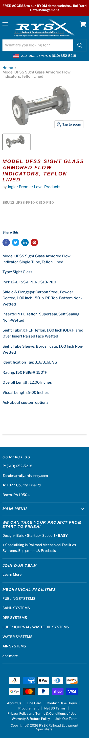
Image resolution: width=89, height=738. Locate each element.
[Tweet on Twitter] (15, 242)
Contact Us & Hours (62, 703)
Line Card (34, 703)
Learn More (12, 574)
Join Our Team (66, 719)
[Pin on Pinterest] (34, 242)
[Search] (80, 45)
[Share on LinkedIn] (25, 242)
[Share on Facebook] (6, 242)
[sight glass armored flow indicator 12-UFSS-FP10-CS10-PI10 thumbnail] (16, 142)
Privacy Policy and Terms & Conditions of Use (41, 713)
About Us (14, 703)
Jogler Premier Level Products (33, 187)
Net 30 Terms (55, 708)
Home (7, 68)
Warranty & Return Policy (31, 719)
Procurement (28, 708)
